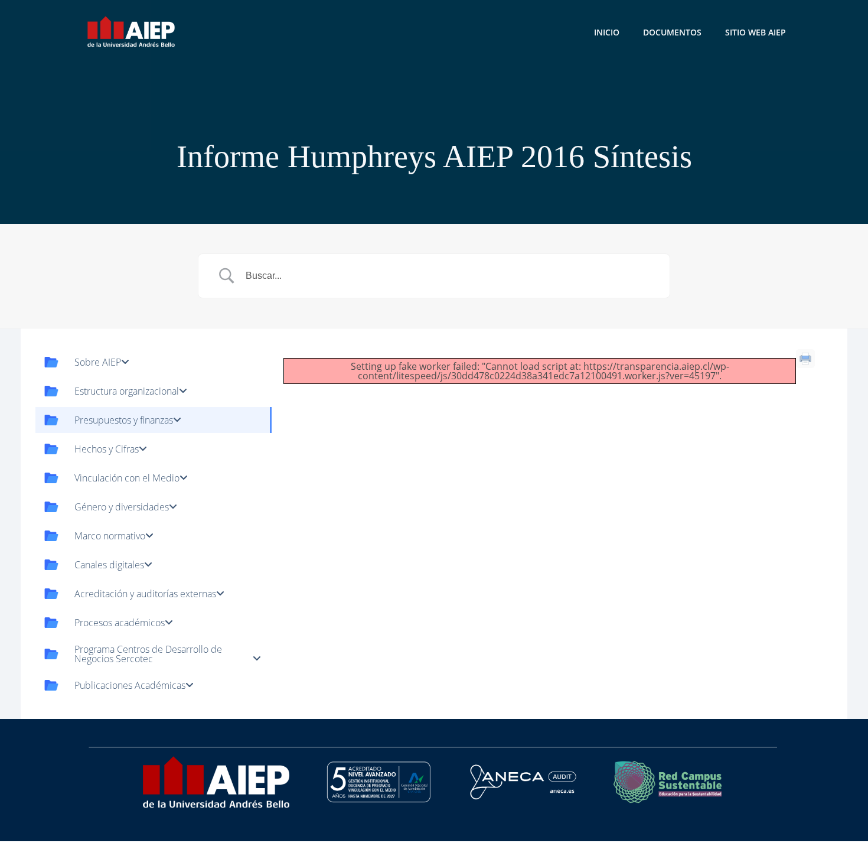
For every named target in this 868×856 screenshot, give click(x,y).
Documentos (672, 32)
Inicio (606, 32)
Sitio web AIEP (755, 32)
